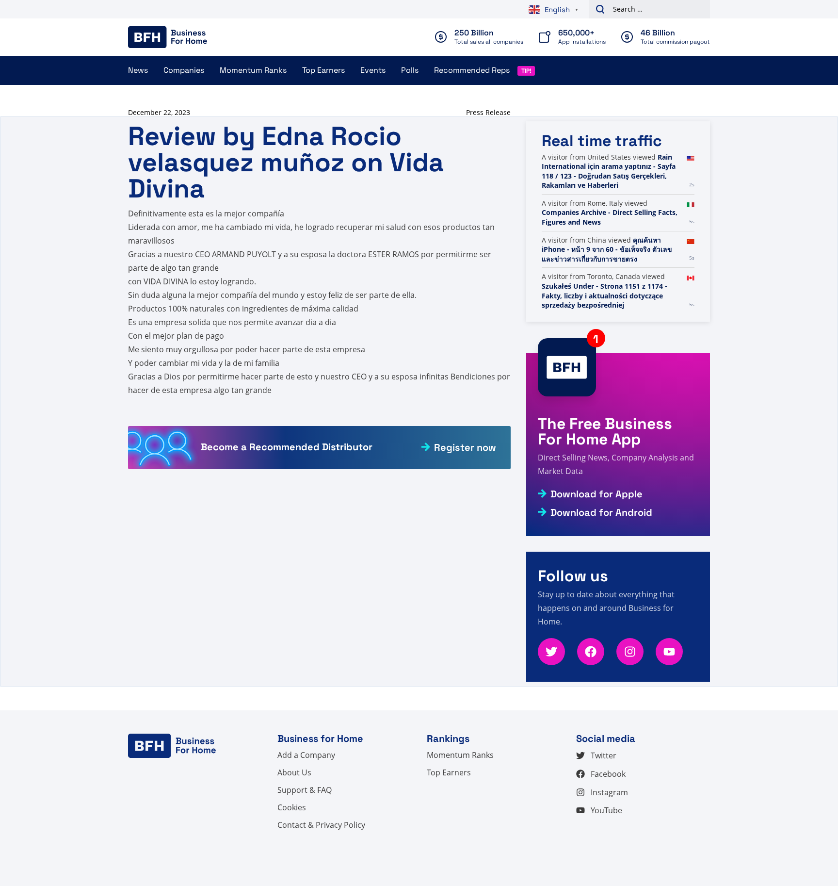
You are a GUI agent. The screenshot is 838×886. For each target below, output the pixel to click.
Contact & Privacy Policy (321, 825)
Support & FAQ (304, 790)
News (138, 70)
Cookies (291, 807)
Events (373, 70)
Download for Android (601, 512)
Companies (183, 70)
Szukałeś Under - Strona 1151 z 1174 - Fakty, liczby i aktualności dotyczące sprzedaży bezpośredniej (604, 295)
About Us (294, 772)
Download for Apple (596, 494)
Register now (465, 447)
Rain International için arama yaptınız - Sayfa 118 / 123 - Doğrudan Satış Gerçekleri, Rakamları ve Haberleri (609, 171)
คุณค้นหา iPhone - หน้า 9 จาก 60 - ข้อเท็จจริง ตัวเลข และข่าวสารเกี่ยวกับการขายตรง (607, 249)
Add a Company (306, 755)
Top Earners (323, 70)
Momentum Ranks (253, 70)
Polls (410, 70)
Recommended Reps (472, 70)
